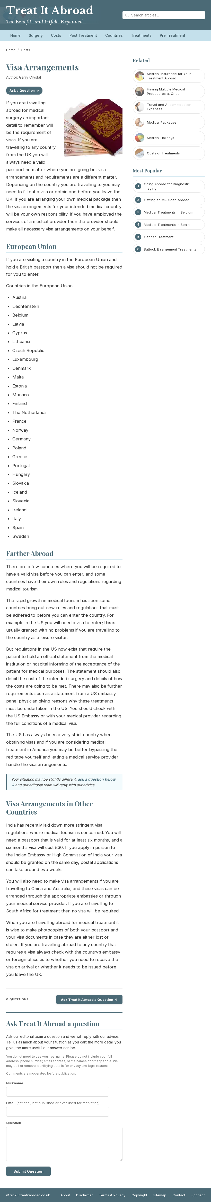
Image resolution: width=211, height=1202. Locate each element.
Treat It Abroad (49, 10)
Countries (114, 35)
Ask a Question (22, 91)
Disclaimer (84, 1195)
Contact (178, 1195)
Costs (56, 35)
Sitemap (159, 1195)
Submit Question (28, 1171)
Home (15, 35)
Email (53, 1103)
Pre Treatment (172, 35)
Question (13, 1123)
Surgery (36, 35)
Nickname (14, 1083)
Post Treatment (83, 35)
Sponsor (198, 1195)
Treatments (141, 35)
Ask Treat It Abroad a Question (87, 999)
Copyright (139, 1195)
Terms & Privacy (112, 1195)
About (65, 1195)
